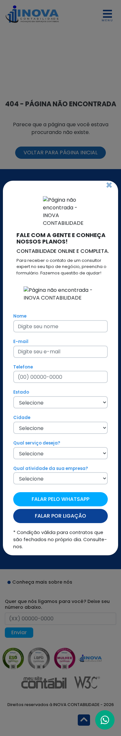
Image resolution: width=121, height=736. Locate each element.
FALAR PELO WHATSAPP (60, 499)
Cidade (21, 418)
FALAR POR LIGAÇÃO (60, 516)
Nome (19, 316)
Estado (21, 392)
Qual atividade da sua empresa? (50, 468)
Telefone (23, 367)
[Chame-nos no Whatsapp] (105, 720)
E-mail (20, 342)
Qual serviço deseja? (36, 443)
